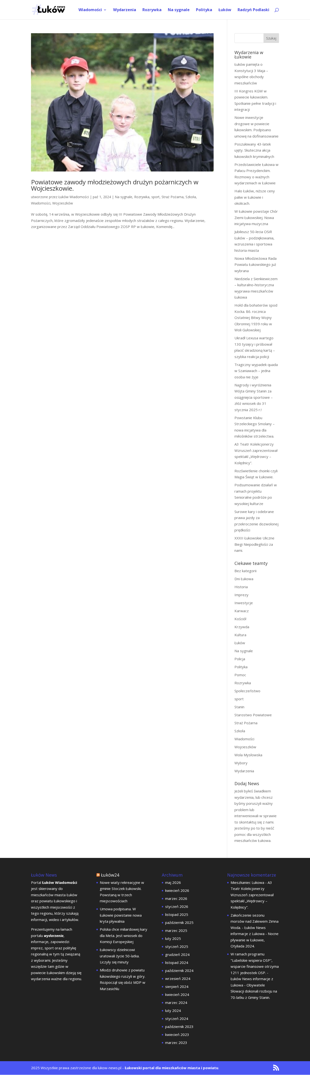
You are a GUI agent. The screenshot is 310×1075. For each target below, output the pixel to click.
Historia (241, 586)
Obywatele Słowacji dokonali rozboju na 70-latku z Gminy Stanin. (254, 991)
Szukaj (271, 38)
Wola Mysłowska (248, 754)
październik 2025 (179, 922)
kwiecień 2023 (177, 1034)
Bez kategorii (245, 570)
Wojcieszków (62, 203)
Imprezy (241, 594)
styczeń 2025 (176, 946)
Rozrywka (152, 10)
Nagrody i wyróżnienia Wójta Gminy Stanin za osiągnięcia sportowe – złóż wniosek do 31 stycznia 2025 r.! (253, 397)
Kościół (240, 618)
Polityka (204, 10)
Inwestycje (243, 602)
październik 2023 (179, 1026)
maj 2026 (173, 882)
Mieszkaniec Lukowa (247, 882)
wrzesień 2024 (177, 978)
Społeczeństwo (247, 690)
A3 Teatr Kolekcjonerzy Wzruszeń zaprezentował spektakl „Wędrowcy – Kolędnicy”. (252, 895)
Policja (239, 658)
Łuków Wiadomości (73, 197)
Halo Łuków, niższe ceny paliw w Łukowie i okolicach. (254, 197)
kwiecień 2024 (177, 994)
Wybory (241, 762)
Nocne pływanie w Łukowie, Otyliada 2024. (255, 939)
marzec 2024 (176, 1002)
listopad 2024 (176, 962)
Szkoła (191, 197)
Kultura (240, 634)
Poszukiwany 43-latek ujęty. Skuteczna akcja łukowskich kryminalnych (254, 150)
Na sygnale (179, 10)
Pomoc (240, 674)
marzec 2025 (176, 930)
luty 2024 (173, 1010)
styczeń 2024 (176, 1018)
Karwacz (241, 610)
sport (155, 197)
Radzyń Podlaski (253, 10)
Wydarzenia (124, 10)
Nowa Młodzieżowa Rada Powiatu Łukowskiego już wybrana (255, 264)
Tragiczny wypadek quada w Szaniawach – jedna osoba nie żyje (256, 370)
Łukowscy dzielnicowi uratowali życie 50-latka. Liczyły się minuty (120, 955)
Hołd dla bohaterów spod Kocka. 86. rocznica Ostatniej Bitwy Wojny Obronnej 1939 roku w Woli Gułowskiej (255, 317)
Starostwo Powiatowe (253, 714)
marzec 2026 (176, 898)
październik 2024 (179, 970)
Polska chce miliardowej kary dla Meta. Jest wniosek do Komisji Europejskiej (123, 935)
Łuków (224, 10)
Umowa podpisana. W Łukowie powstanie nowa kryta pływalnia (121, 915)
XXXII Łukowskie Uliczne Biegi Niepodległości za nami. (254, 544)
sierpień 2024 (176, 986)
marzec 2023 (176, 1042)
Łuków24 (110, 875)
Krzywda (241, 626)
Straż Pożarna (173, 197)
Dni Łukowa (243, 578)
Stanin (239, 706)
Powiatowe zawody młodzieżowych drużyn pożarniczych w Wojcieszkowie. (114, 185)
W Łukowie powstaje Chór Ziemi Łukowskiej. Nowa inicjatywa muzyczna (256, 217)
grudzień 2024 (177, 954)
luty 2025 (173, 938)
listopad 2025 (176, 914)
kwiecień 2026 (177, 890)
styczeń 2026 (176, 906)
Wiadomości (90, 10)
